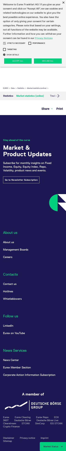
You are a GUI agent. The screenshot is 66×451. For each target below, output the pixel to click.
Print (59, 109)
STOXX (26, 423)
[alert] (33, 33)
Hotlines (8, 291)
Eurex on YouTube (14, 333)
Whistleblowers (12, 298)
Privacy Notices (43, 38)
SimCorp (40, 423)
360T (6, 420)
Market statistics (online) (36, 88)
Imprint (45, 437)
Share (45, 109)
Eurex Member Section (17, 367)
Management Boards (15, 249)
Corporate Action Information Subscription (29, 374)
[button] (4, 43)
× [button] (63, 3)
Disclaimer (9, 437)
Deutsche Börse (23, 420)
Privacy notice (28, 437)
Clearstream (10, 423)
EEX (56, 417)
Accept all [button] (17, 61)
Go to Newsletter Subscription (21, 180)
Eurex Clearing (23, 417)
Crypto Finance (11, 426)
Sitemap (7, 441)
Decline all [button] (47, 61)
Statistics (20, 88)
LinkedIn (8, 325)
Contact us (9, 284)
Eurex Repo (42, 417)
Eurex (5, 88)
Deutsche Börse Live (47, 420)
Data (13, 88)
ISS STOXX (56, 423)
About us (8, 242)
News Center (11, 360)
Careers (7, 257)
